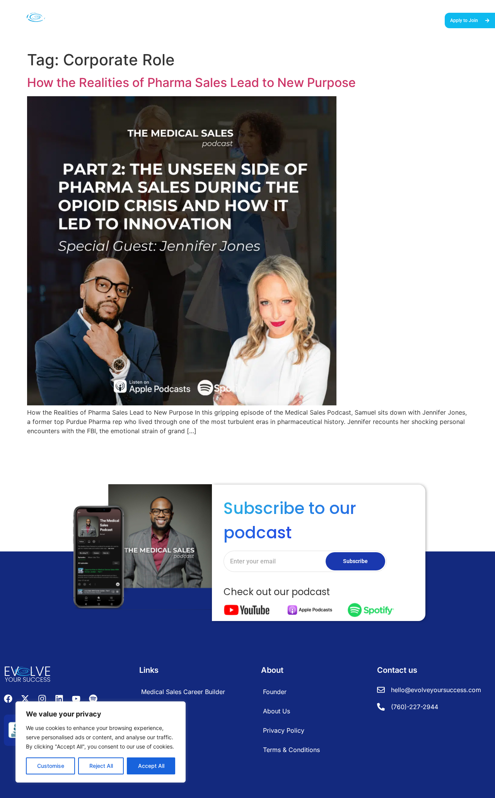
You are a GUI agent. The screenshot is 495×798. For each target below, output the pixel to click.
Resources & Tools (335, 20)
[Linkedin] (59, 698)
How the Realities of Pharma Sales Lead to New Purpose (191, 82)
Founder (275, 692)
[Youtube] (76, 698)
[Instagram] (42, 698)
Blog (397, 20)
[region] (100, 742)
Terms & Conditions (291, 750)
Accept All (151, 765)
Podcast (374, 20)
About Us (422, 20)
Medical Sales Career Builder (224, 20)
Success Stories (285, 20)
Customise (50, 765)
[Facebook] (8, 698)
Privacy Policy (283, 730)
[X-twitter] (25, 698)
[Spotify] (93, 698)
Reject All (101, 765)
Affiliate (152, 711)
